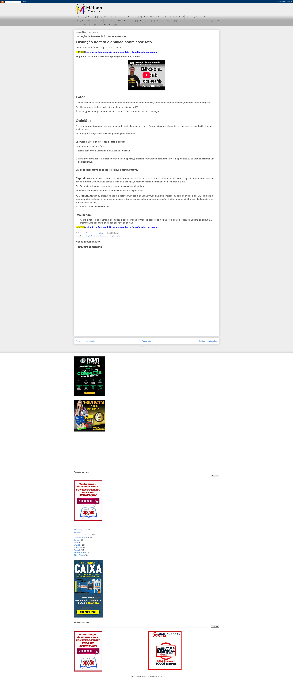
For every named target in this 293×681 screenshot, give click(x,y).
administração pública (188, 21)
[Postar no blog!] (111, 233)
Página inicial (147, 341)
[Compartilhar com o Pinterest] (117, 233)
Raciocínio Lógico (164, 21)
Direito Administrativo (152, 17)
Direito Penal (175, 17)
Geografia (80, 21)
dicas (78, 25)
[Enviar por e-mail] (108, 233)
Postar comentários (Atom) (149, 347)
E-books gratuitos (194, 17)
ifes (90, 25)
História (95, 21)
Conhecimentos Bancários (125, 17)
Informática (110, 21)
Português (144, 21)
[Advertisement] (146, 318)
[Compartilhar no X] (113, 233)
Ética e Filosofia (105, 25)
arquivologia (209, 21)
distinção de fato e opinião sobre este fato (98, 236)
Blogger (159, 676)
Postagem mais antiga (208, 341)
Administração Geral (84, 17)
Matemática (127, 21)
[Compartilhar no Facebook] (115, 233)
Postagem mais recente (85, 341)
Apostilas (104, 17)
